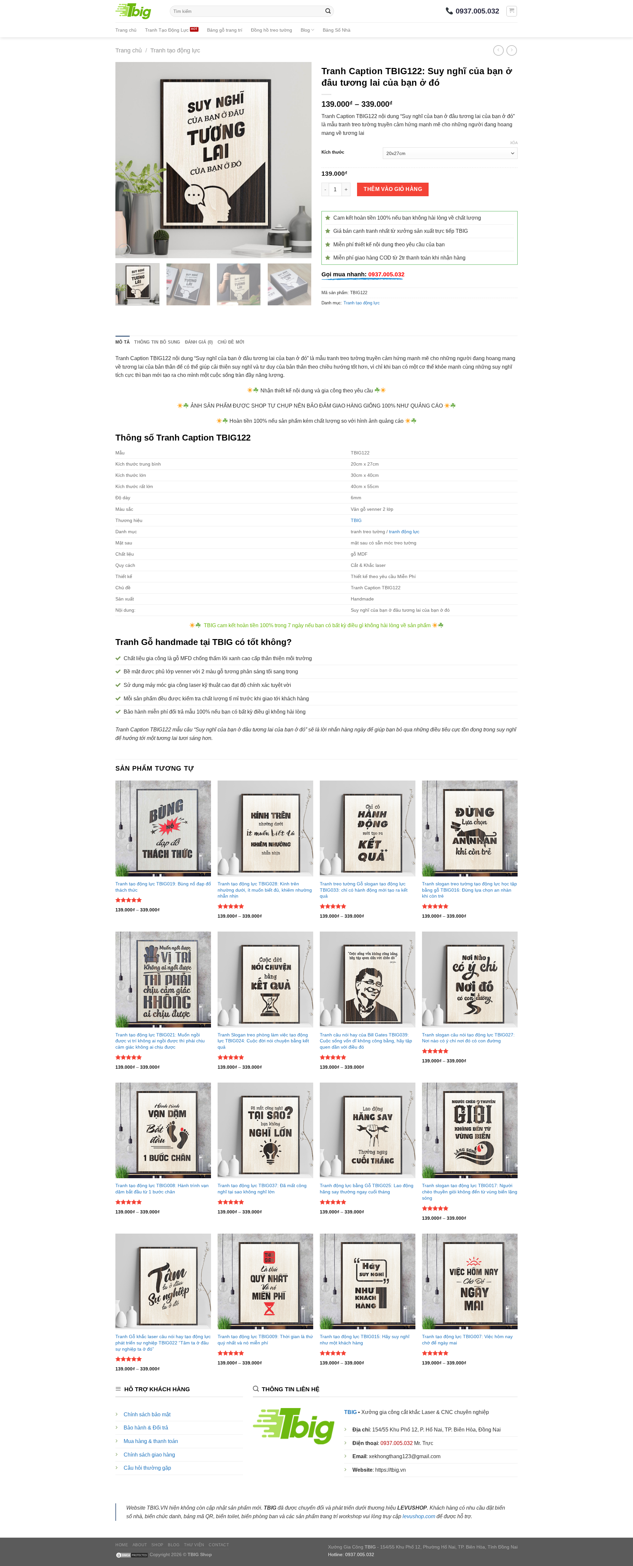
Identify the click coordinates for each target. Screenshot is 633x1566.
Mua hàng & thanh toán (151, 1441)
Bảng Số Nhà (336, 30)
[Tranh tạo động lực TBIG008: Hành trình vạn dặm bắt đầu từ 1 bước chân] (163, 1130)
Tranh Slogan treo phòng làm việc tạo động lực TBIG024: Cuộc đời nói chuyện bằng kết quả (263, 1041)
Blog (305, 30)
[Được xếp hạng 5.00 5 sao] (128, 900)
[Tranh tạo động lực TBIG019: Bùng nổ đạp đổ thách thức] (163, 828)
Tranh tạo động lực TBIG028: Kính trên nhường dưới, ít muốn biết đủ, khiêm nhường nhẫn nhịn (265, 890)
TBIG (356, 520)
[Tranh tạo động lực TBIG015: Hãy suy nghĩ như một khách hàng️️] (367, 1281)
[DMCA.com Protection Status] (131, 1554)
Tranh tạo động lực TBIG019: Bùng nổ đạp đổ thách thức (163, 887)
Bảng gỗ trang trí (224, 30)
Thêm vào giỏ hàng (393, 189)
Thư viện (194, 1545)
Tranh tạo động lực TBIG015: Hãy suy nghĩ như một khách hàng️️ (364, 1339)
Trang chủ (125, 30)
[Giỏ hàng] (511, 11)
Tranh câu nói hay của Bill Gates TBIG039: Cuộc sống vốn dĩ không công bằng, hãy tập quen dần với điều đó (366, 1041)
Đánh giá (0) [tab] (199, 342)
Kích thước (332, 152)
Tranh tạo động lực (175, 50)
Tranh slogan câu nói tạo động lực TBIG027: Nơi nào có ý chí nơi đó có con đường (468, 1038)
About (140, 1545)
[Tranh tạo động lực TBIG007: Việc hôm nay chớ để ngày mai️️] (470, 1281)
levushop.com (419, 1516)
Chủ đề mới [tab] (231, 342)
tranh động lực (404, 531)
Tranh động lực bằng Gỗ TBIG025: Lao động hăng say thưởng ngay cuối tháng (366, 1188)
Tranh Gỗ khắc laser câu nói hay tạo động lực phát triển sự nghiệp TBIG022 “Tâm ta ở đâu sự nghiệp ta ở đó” (163, 1342)
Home (121, 1545)
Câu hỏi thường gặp (147, 1468)
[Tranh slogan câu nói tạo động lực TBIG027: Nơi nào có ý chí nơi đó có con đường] (470, 979)
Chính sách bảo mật (147, 1414)
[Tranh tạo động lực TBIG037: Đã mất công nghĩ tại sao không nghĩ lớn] (265, 1130)
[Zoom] (124, 250)
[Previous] (128, 160)
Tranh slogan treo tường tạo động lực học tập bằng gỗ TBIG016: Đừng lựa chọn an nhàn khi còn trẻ (469, 890)
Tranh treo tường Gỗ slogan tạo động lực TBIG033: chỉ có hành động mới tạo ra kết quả (363, 890)
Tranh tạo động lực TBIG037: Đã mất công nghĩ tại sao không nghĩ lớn (262, 1188)
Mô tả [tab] (122, 342)
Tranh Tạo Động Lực (167, 30)
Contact (219, 1545)
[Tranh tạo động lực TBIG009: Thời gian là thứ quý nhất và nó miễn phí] (265, 1281)
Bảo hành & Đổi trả (146, 1427)
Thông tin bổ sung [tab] (157, 342)
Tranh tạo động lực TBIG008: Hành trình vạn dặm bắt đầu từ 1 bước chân (162, 1188)
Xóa (514, 143)
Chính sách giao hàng (149, 1455)
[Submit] (328, 11)
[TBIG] (137, 11)
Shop (157, 1545)
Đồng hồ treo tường (271, 30)
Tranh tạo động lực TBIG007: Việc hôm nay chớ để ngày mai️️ (467, 1339)
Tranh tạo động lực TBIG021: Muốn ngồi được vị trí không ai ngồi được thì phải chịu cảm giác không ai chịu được (160, 1041)
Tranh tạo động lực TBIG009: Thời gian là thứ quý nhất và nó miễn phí (265, 1339)
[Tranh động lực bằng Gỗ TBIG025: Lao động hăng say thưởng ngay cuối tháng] (367, 1130)
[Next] (299, 160)
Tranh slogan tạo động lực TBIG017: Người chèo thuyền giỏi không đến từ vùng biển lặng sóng (469, 1191)
